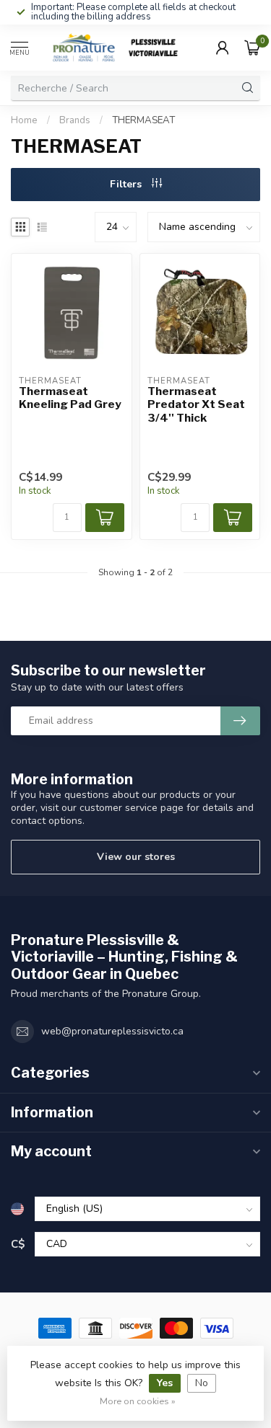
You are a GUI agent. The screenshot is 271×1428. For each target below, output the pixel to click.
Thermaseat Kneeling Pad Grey (70, 398)
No (201, 1383)
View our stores (136, 857)
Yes (165, 1383)
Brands (74, 120)
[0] (252, 47)
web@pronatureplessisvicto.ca (112, 1031)
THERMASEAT (143, 120)
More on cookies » (138, 1401)
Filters (127, 184)
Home (24, 120)
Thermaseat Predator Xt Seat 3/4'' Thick (196, 405)
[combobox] (123, 88)
